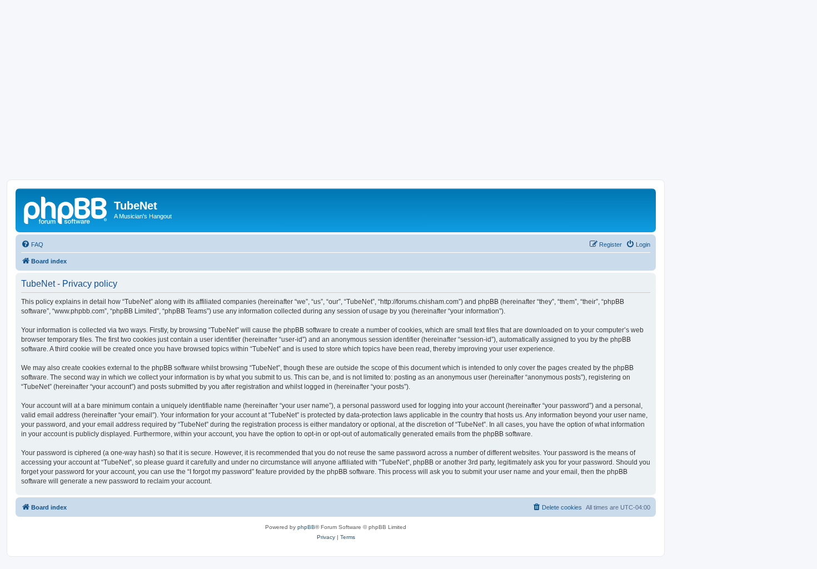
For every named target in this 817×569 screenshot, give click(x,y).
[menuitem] (32, 244)
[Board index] (66, 209)
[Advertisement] (408, 96)
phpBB (306, 527)
